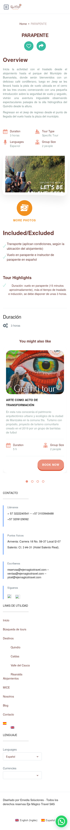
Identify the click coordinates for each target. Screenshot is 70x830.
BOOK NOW (50, 465)
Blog (5, 705)
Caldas (15, 656)
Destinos (8, 638)
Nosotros (8, 696)
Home (23, 24)
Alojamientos (11, 678)
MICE (6, 687)
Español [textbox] (10, 756)
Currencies (9, 768)
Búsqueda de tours (14, 629)
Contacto (8, 714)
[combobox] (22, 756)
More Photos (24, 220)
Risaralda (16, 674)
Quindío (15, 647)
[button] (27, 481)
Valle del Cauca (20, 665)
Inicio (6, 620)
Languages (10, 749)
